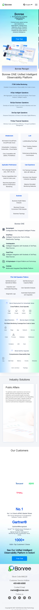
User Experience (30, 165)
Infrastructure (9, 136)
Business (19, 196)
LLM (29, 136)
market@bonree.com (19, 605)
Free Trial (19, 574)
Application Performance (9, 165)
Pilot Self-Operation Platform (19, 277)
